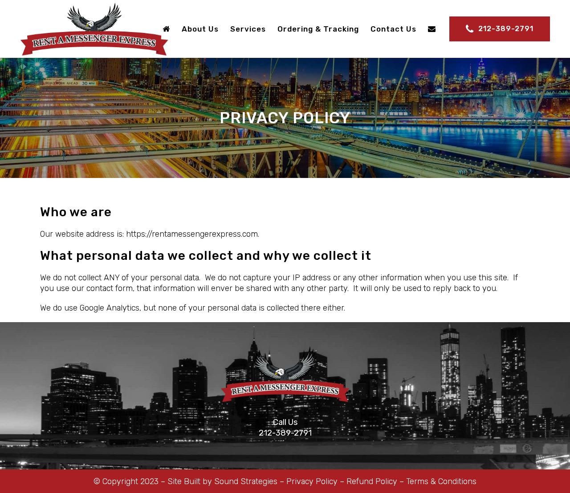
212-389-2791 (505, 28)
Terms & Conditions (441, 481)
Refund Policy (371, 481)
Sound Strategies (245, 481)
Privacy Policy (312, 481)
